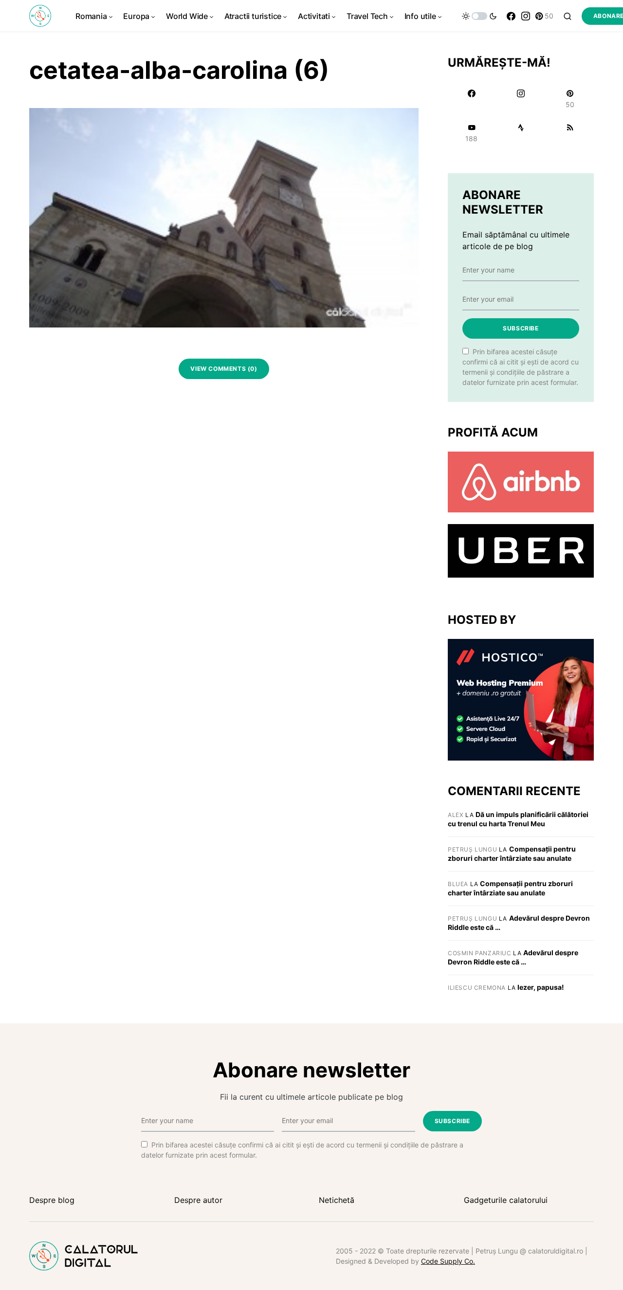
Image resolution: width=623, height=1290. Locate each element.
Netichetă (336, 1200)
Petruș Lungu (472, 849)
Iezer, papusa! (540, 987)
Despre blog (51, 1200)
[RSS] (570, 133)
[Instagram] (525, 16)
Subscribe (520, 328)
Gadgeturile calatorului (506, 1200)
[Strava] (520, 133)
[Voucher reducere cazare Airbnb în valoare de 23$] (521, 481)
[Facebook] (511, 16)
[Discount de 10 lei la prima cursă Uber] (521, 550)
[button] (479, 16)
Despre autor (198, 1200)
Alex (455, 814)
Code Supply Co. (448, 1261)
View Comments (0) (223, 368)
